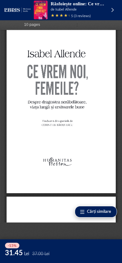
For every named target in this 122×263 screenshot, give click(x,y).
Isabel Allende (66, 9)
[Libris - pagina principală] (17, 10)
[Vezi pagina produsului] (41, 10)
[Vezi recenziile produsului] (60, 16)
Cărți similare (99, 212)
